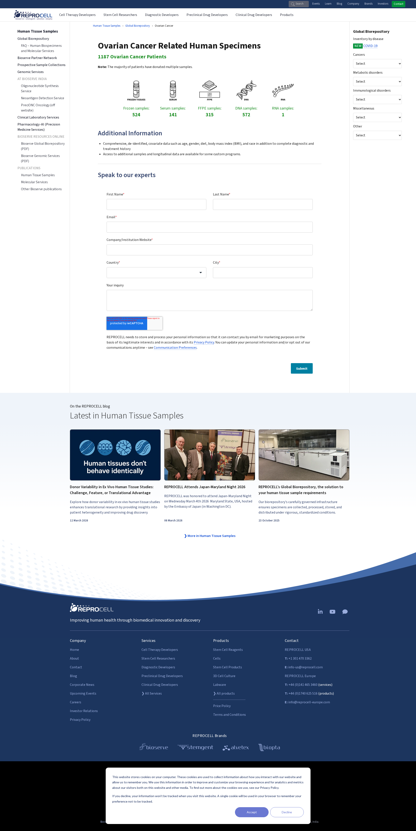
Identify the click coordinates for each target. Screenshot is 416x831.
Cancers (359, 54)
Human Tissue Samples (106, 26)
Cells (217, 658)
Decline (287, 812)
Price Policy (222, 706)
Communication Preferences (175, 347)
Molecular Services (34, 182)
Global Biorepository (371, 31)
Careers (75, 702)
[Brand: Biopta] (269, 748)
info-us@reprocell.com (304, 667)
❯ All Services (152, 693)
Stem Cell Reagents (228, 649)
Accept (252, 812)
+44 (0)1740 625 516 (301, 693)
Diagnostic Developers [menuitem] (162, 14)
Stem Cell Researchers (158, 658)
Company (353, 4)
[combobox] (156, 272)
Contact (398, 4)
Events (316, 4)
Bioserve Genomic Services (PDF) (40, 158)
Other (357, 126)
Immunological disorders (372, 90)
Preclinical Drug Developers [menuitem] (207, 14)
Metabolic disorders (368, 72)
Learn (328, 4)
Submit (301, 368)
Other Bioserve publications (41, 189)
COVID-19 (370, 46)
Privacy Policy (204, 342)
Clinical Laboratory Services (38, 117)
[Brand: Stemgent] (195, 748)
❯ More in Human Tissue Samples (209, 535)
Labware (219, 684)
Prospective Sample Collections (41, 65)
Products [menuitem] (286, 14)
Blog (339, 4)
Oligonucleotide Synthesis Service (40, 89)
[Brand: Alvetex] (235, 748)
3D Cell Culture (224, 676)
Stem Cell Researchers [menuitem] (120, 14)
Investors (383, 4)
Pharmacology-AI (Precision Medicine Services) (38, 127)
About (74, 658)
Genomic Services (30, 72)
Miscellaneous (363, 108)
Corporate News (82, 684)
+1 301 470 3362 (298, 658)
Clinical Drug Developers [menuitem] (254, 14)
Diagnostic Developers (158, 667)
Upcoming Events (83, 693)
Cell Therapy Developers (160, 649)
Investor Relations (84, 711)
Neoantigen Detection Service (42, 98)
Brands (368, 4)
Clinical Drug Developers (160, 684)
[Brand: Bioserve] (153, 748)
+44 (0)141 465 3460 (301, 684)
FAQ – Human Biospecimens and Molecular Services (41, 48)
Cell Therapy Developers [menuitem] (77, 14)
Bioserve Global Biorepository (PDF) (43, 146)
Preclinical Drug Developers (162, 676)
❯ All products (224, 693)
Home (74, 649)
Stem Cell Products (227, 667)
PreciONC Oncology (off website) (38, 108)
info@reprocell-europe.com (307, 702)
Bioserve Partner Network (37, 58)
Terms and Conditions (229, 714)
